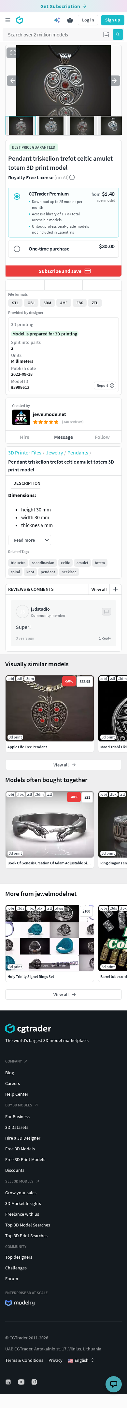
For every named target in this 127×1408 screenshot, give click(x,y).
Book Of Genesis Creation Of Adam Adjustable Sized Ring (54, 862)
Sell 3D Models (19, 1181)
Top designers (18, 1257)
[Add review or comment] (115, 589)
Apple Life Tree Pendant (27, 746)
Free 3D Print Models (25, 1159)
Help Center (16, 1094)
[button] (106, 34)
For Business (17, 1116)
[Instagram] (35, 1382)
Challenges (16, 1268)
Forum (11, 1278)
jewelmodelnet (49, 414)
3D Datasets (16, 1127)
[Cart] (70, 20)
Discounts (14, 1170)
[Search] (118, 34)
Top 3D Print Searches (26, 1236)
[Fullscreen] (13, 52)
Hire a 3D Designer (22, 1138)
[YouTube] (22, 1381)
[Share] (102, 285)
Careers (12, 1083)
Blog (9, 1073)
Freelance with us (22, 1214)
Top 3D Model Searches (27, 1225)
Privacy (56, 1360)
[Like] (25, 285)
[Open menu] (8, 20)
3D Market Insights (23, 1203)
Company (13, 1061)
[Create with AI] (57, 20)
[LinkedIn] (9, 1381)
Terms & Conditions (24, 1360)
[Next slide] (114, 80)
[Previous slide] (13, 80)
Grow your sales (20, 1193)
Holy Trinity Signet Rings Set (30, 976)
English (78, 1360)
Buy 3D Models (18, 1105)
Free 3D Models (20, 1149)
